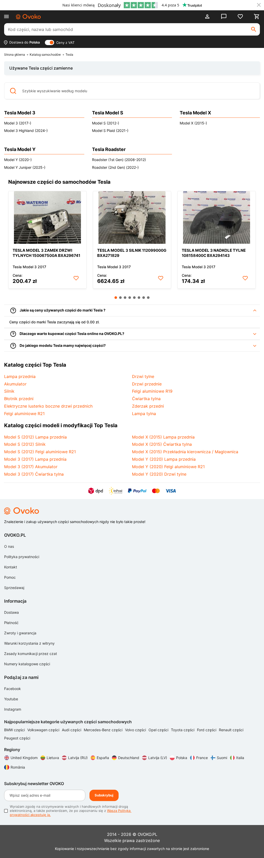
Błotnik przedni (19, 398)
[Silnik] (132, 217)
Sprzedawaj (14, 587)
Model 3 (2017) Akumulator (30, 466)
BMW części (15, 730)
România (18, 767)
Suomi (222, 757)
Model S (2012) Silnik (25, 444)
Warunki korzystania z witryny (29, 643)
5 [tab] (134, 297)
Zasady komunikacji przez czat (30, 653)
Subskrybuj (104, 795)
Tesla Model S (107, 112)
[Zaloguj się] (207, 16)
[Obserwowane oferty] (240, 16)
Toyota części (183, 730)
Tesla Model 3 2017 (29, 267)
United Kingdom (24, 757)
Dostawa (11, 612)
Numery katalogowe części (27, 664)
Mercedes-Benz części (103, 730)
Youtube (11, 699)
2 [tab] (120, 297)
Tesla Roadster (109, 149)
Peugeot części (17, 738)
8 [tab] (148, 297)
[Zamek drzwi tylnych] (47, 217)
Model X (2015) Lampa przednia (163, 437)
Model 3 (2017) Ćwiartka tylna (34, 474)
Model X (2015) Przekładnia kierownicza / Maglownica (185, 451)
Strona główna (14, 54)
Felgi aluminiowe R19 (152, 391)
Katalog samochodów (45, 54)
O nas (9, 546)
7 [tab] (143, 297)
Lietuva (53, 757)
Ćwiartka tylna (146, 398)
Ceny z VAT (65, 42)
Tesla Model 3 (19, 112)
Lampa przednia (20, 376)
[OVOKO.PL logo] (28, 17)
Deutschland (128, 757)
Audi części (72, 730)
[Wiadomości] (224, 16)
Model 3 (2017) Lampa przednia (35, 459)
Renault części (231, 730)
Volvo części (136, 730)
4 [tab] (129, 297)
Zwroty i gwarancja (20, 633)
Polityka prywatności (21, 556)
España (103, 757)
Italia (240, 757)
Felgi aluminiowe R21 (24, 413)
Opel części (158, 730)
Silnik (9, 391)
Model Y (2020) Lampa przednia (164, 459)
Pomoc (10, 577)
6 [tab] (139, 297)
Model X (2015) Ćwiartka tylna (162, 444)
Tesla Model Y (20, 149)
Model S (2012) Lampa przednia (35, 437)
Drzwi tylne (143, 376)
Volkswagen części (43, 730)
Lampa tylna (144, 413)
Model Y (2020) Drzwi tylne (159, 474)
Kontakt (10, 567)
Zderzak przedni (148, 406)
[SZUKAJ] (254, 29)
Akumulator (15, 383)
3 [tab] (125, 297)
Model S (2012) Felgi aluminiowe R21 (40, 451)
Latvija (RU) (78, 757)
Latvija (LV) (157, 757)
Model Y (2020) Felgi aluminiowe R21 (168, 466)
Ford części (207, 730)
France (202, 757)
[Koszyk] (257, 16)
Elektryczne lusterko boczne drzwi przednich (48, 406)
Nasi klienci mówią (78, 5)
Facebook (12, 688)
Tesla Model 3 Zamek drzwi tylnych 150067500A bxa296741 (46, 253)
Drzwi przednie (147, 383)
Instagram (12, 709)
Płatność (11, 622)
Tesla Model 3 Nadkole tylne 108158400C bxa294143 (214, 253)
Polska (181, 757)
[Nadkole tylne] (216, 217)
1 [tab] (115, 297)
